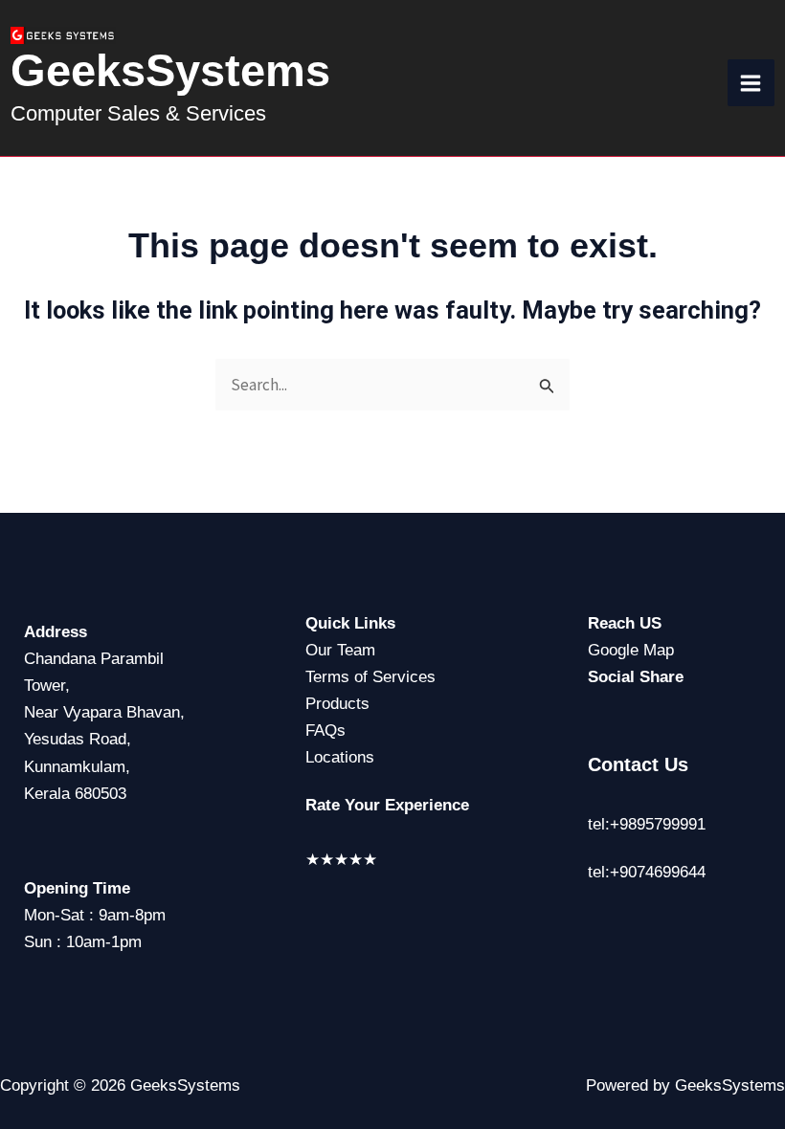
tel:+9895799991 (647, 824)
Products (337, 704)
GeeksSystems (170, 70)
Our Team (340, 650)
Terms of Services (370, 677)
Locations (339, 757)
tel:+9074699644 (647, 872)
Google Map (631, 650)
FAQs (325, 730)
